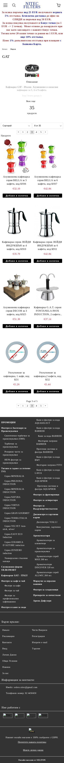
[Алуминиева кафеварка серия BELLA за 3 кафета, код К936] (16, 156)
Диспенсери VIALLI (47, 522)
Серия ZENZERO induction (12, 551)
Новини (6, 667)
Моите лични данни (33, 750)
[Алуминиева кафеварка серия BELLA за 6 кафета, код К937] (47, 156)
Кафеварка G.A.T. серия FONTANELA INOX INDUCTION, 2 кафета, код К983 (47, 311)
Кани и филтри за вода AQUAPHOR (47, 479)
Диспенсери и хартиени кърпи (45, 516)
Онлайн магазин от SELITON (32, 760)
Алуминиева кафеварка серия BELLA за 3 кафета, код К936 (16, 180)
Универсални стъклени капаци (15, 559)
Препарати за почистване (47, 595)
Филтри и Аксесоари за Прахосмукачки (13, 429)
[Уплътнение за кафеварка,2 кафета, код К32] (47, 352)
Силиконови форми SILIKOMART (11, 568)
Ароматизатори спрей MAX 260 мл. (47, 558)
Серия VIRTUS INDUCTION (11, 506)
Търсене (36, 648)
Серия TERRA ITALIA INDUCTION (15, 519)
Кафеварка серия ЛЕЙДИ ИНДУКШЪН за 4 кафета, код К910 (16, 245)
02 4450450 (30, 693)
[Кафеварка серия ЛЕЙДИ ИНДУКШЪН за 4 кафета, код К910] (16, 221)
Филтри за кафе (12, 586)
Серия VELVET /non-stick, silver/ (14, 527)
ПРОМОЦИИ (8, 422)
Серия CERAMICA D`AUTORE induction (13, 543)
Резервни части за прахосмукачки (13, 453)
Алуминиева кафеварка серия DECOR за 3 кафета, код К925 (16, 311)
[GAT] (32, 77)
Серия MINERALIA (14, 476)
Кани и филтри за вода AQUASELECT (47, 421)
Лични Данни (9, 655)
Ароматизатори (41, 536)
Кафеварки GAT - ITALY (14, 575)
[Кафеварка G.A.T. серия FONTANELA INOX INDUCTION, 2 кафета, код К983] (47, 287)
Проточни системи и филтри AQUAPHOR (46, 487)
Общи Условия (9, 661)
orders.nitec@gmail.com (25, 687)
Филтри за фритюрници (46, 494)
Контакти (7, 642)
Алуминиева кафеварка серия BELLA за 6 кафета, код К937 (47, 180)
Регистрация (38, 636)
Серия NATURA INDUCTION (11, 498)
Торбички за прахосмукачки (10, 445)
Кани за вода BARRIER (50, 436)
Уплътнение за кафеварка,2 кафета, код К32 (47, 376)
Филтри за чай (12, 590)
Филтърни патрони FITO (49, 465)
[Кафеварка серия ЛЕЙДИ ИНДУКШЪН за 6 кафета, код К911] (47, 221)
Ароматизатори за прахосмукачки (45, 550)
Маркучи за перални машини (44, 582)
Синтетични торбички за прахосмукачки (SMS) (16, 437)
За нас (5, 673)
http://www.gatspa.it (32, 96)
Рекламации (8, 636)
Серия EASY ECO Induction (12, 535)
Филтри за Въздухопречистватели (45, 507)
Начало (4, 49)
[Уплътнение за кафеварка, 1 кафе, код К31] (16, 352)
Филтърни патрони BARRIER (46, 442)
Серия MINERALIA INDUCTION (13, 490)
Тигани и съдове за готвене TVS (15, 470)
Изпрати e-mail (39, 642)
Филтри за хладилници (45, 590)
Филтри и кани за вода (13, 607)
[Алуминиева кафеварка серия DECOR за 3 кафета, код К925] (16, 287)
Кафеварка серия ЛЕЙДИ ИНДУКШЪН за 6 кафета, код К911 (47, 245)
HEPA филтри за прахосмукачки (12, 461)
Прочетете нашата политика (32, 742)
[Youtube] (5, 699)
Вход (4, 648)
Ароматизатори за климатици (45, 542)
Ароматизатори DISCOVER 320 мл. (45, 566)
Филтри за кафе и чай (13, 581)
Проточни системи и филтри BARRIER (46, 450)
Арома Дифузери (42, 601)
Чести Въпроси (39, 630)
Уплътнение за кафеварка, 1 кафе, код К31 (16, 376)
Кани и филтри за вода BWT (47, 458)
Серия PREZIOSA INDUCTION (12, 482)
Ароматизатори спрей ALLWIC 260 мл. (47, 574)
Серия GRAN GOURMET (17, 513)
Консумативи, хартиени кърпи (48, 528)
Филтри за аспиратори (45, 500)
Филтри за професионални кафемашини (11, 598)
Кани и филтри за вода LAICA (47, 471)
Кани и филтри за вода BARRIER (47, 429)
